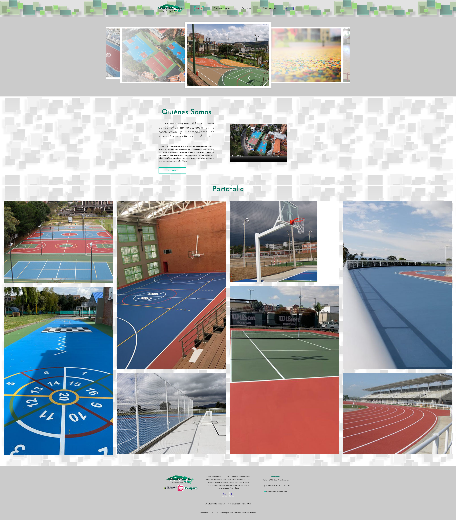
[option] (178, 53)
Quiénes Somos (222, 8)
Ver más (172, 170)
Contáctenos (269, 8)
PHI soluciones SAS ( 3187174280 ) (243, 513)
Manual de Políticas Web (240, 504)
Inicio (199, 8)
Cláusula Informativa (216, 504)
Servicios (246, 8)
